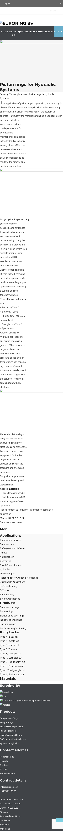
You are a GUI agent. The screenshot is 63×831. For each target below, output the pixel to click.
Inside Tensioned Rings (11, 735)
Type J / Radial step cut (12, 674)
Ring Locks (9, 632)
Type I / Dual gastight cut (12, 670)
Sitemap (4, 812)
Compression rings (9, 607)
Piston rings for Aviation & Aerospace (19, 578)
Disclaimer (5, 820)
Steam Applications (10, 598)
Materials (49, 31)
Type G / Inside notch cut (12, 662)
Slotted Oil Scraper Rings (11, 726)
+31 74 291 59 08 (16, 518)
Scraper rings (7, 611)
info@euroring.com (9, 787)
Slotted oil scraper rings (12, 615)
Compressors (7, 544)
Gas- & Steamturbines (11, 565)
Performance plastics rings (13, 628)
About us (13, 33)
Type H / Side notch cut (12, 666)
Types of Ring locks (9, 743)
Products (40, 31)
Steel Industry (7, 594)
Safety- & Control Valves (12, 548)
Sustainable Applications (12, 582)
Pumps (3, 552)
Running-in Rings (8, 731)
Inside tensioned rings (11, 620)
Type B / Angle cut (9, 641)
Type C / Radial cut (9, 645)
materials (14, 489)
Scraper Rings (6, 722)
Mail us (3, 518)
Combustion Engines (10, 540)
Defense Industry (8, 586)
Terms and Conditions (10, 816)
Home (4, 31)
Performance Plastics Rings (13, 739)
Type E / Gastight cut (10, 653)
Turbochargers (7, 573)
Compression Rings (9, 718)
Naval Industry (7, 557)
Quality (22, 31)
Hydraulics (5, 569)
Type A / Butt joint (9, 636)
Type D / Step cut (9, 649)
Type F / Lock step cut (11, 657)
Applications (31, 31)
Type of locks (7, 299)
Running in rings (8, 624)
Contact (58, 31)
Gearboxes (5, 561)
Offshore (4, 590)
